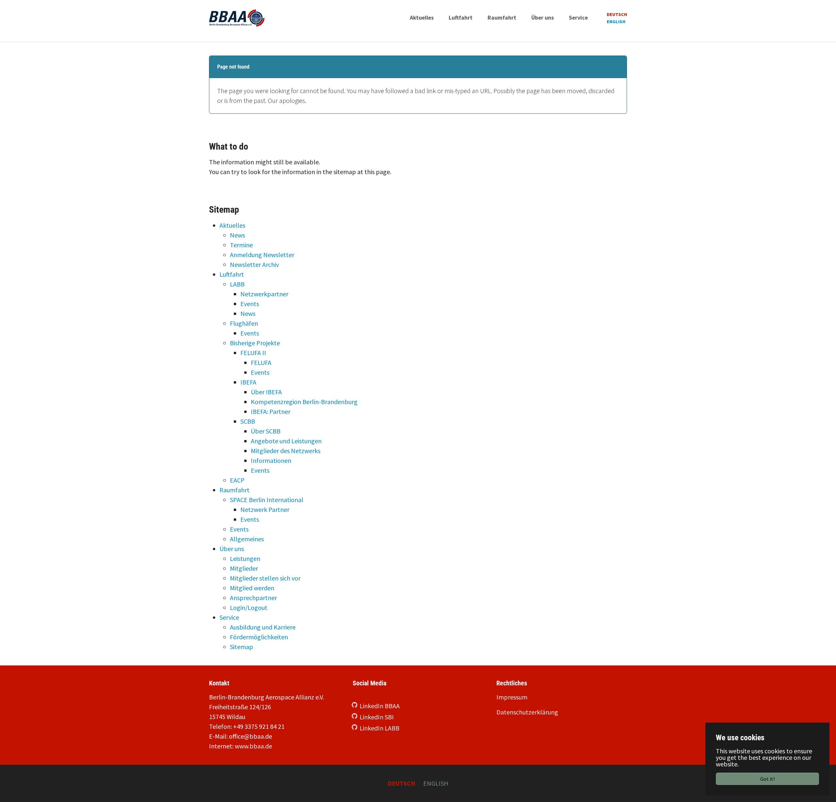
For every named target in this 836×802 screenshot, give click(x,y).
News (237, 235)
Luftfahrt (231, 274)
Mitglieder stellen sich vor (265, 578)
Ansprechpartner (253, 598)
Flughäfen (244, 323)
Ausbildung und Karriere (263, 627)
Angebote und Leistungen (286, 441)
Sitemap (241, 647)
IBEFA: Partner (270, 411)
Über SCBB (266, 431)
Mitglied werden (252, 588)
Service (229, 617)
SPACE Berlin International (266, 500)
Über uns (231, 549)
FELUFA (261, 362)
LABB (237, 284)
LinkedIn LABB (379, 728)
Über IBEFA (266, 392)
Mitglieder (244, 568)
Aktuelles (232, 225)
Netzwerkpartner (264, 294)
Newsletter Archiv (254, 264)
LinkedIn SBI (377, 717)
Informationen (271, 460)
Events (249, 304)
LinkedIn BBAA (380, 706)
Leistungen (245, 558)
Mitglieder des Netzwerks (285, 451)
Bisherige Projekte (255, 343)
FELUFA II (253, 353)
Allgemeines (247, 539)
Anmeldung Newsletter (262, 255)
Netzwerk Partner (264, 509)
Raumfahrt (234, 490)
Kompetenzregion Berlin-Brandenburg (304, 402)
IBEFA (248, 382)
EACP (237, 480)
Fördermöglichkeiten (259, 637)
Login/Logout (248, 607)
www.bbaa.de (253, 746)
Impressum (511, 697)
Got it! (767, 779)
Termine (241, 245)
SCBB (247, 421)
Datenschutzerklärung (527, 712)
